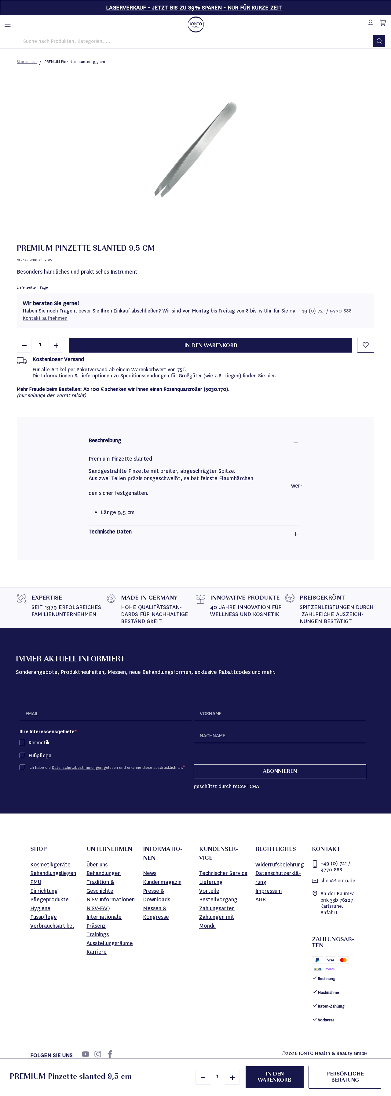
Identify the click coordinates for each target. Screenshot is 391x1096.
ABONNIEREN (280, 771)
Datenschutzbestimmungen (78, 767)
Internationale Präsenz (104, 921)
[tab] (194, 442)
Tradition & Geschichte (100, 886)
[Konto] (369, 21)
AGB (260, 899)
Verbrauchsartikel (52, 926)
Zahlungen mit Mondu (216, 921)
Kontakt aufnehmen (45, 318)
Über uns (97, 864)
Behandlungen (103, 873)
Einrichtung (44, 891)
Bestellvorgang (218, 899)
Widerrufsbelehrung (279, 864)
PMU (35, 882)
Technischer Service (223, 873)
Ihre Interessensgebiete (47, 732)
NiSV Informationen (110, 899)
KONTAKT (326, 850)
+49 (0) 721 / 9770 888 (325, 311)
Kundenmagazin (162, 882)
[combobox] (196, 41)
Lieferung (211, 882)
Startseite (27, 61)
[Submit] (379, 41)
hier (270, 375)
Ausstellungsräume (109, 943)
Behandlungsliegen (53, 873)
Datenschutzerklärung (278, 878)
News (149, 873)
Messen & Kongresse (156, 913)
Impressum (268, 891)
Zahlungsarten (217, 908)
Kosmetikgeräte (50, 864)
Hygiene (40, 908)
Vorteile (209, 891)
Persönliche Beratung (345, 1077)
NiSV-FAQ (98, 908)
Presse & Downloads (156, 895)
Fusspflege (43, 917)
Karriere (96, 952)
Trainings (97, 934)
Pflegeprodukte (49, 899)
